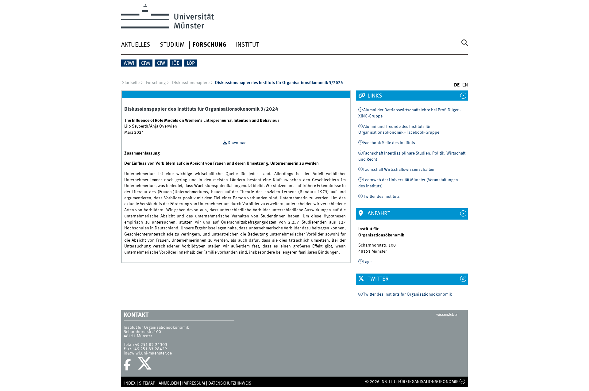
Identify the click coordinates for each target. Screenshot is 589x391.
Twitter (377, 279)
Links (374, 96)
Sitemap (147, 383)
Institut (247, 45)
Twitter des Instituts (381, 196)
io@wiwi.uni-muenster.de (148, 353)
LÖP (191, 63)
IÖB (176, 63)
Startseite (131, 83)
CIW (161, 63)
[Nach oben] (462, 382)
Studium (172, 45)
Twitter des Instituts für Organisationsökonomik (407, 294)
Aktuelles (135, 45)
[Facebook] (127, 365)
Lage (367, 262)
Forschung (209, 45)
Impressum (193, 383)
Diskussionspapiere (191, 83)
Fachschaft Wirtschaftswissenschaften (398, 169)
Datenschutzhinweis (229, 383)
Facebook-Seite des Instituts (389, 143)
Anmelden (169, 383)
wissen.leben (447, 314)
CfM (145, 63)
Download (237, 143)
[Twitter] (145, 365)
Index (130, 383)
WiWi (129, 63)
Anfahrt (378, 214)
